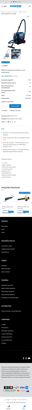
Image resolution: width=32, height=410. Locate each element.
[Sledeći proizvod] (30, 16)
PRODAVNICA (4, 328)
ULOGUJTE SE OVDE (6, 246)
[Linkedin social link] (16, 2)
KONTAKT (3, 343)
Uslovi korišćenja (10, 402)
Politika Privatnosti (21, 402)
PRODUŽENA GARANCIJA (7, 291)
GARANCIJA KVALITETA (7, 285)
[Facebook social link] (12, 2)
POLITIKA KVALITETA (6, 337)
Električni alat (22, 12)
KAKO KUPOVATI (5, 272)
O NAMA (3, 325)
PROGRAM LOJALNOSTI (7, 331)
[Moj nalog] (30, 6)
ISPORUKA (4, 266)
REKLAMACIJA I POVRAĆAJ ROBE (9, 298)
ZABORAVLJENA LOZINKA (8, 249)
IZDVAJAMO (4, 226)
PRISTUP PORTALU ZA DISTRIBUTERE (11, 311)
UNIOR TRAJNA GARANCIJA (8, 288)
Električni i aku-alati (12, 12)
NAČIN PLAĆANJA (5, 269)
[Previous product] (26, 16)
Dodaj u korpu (15, 106)
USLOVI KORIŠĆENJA (6, 334)
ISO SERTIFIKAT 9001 (6, 340)
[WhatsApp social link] (18, 2)
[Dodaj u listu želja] (12, 195)
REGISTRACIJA (5, 252)
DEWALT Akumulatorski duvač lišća (23, 207)
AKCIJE (3, 232)
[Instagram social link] (26, 358)
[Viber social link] (20, 2)
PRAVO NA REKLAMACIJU (8, 295)
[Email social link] (14, 2)
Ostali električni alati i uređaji (8, 14)
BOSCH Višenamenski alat (7, 207)
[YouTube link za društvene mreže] (29, 358)
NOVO (2, 229)
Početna (3, 12)
